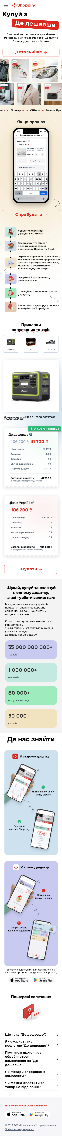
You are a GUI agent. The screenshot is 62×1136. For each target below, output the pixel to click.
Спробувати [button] (29, 214)
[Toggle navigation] (6, 5)
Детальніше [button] (29, 52)
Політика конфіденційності (19, 1129)
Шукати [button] (29, 569)
